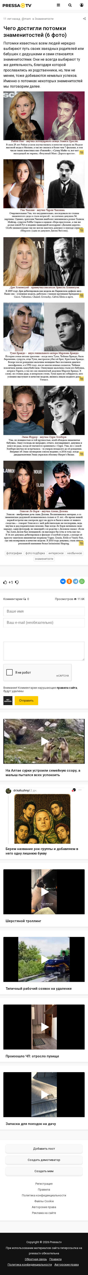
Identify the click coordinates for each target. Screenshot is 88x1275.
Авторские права (44, 1207)
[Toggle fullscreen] (76, 756)
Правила (44, 1189)
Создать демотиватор (44, 1160)
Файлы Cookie (44, 1201)
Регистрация (44, 1183)
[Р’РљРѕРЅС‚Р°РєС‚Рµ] (63, 581)
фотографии (14, 553)
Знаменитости (44, 18)
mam (27, 18)
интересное (56, 553)
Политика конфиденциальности (44, 1195)
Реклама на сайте (44, 1213)
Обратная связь (36, 1259)
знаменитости (44, 558)
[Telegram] (75, 581)
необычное (74, 553)
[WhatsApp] (82, 581)
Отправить (26, 700)
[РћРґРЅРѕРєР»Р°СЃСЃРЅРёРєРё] (69, 581)
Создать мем (44, 1171)
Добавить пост (44, 1148)
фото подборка (35, 553)
